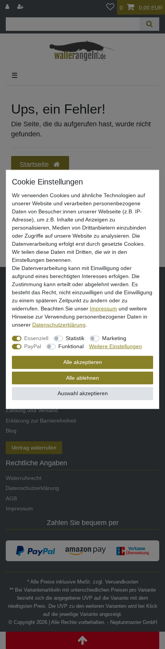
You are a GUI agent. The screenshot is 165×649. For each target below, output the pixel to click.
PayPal (32, 346)
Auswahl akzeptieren (83, 393)
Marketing (114, 338)
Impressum (103, 308)
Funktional (71, 346)
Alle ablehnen (82, 377)
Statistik (75, 338)
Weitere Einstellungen (115, 346)
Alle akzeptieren (82, 362)
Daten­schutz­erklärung (59, 325)
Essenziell (36, 338)
